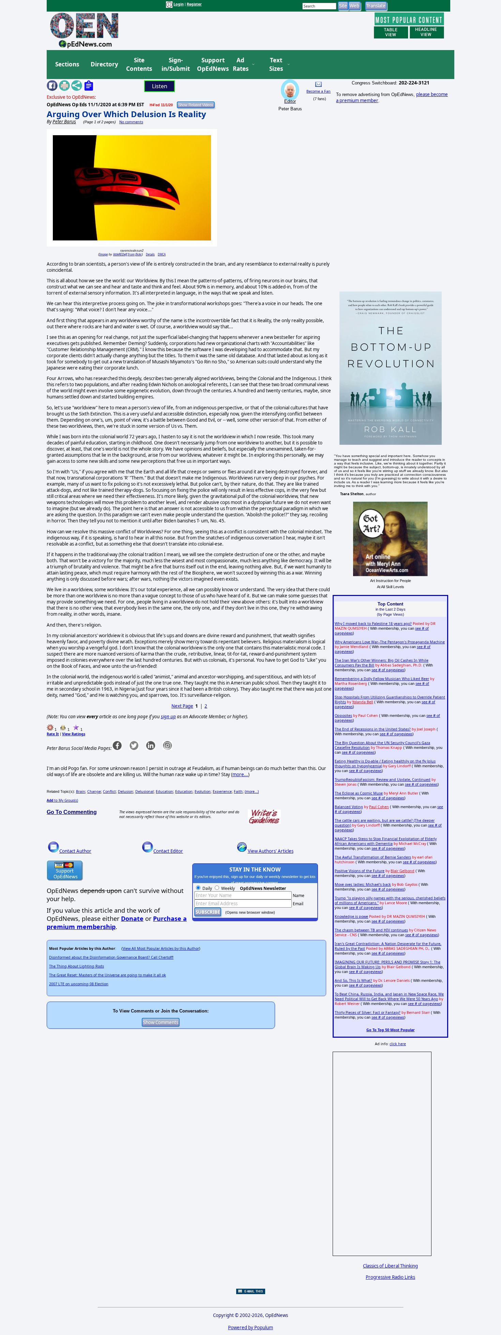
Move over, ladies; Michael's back (363, 884)
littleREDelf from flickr (127, 254)
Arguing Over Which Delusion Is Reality (126, 114)
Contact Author (75, 851)
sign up (168, 716)
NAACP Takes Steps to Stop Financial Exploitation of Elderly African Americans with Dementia (386, 841)
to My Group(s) (62, 800)
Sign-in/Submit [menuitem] (175, 64)
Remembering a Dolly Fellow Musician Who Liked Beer (382, 678)
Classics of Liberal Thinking (390, 1266)
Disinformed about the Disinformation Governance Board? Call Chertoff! (111, 957)
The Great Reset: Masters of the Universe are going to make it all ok (107, 975)
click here (398, 1043)
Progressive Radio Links (390, 1277)
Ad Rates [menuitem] (240, 64)
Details (150, 254)
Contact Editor (168, 851)
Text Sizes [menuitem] (276, 64)
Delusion (125, 791)
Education (164, 791)
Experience (222, 791)
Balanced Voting (349, 806)
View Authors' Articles (270, 851)
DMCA (162, 254)
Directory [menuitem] (104, 64)
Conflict (109, 791)
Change (94, 791)
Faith (238, 791)
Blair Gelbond (402, 870)
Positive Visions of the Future (359, 870)
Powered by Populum (250, 1327)
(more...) (252, 791)
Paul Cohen (379, 806)
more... (240, 774)
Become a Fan (318, 91)
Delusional (144, 791)
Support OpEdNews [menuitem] (210, 64)
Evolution (203, 791)
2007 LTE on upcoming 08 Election (78, 983)
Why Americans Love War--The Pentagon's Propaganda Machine (390, 642)
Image (103, 254)
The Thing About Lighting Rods (76, 966)
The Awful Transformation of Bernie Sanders (373, 857)
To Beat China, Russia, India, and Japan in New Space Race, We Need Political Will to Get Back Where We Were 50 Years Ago (389, 996)
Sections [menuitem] (67, 64)
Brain (80, 791)
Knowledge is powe (351, 916)
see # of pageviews (387, 670)
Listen (159, 86)
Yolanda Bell (362, 702)
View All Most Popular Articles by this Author (161, 948)
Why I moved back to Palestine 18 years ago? (373, 623)
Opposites (343, 715)
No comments (131, 122)
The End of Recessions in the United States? (373, 729)
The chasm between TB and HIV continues (371, 930)
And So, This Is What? (353, 980)
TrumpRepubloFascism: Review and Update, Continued (382, 779)
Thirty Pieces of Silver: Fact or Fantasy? (367, 1012)
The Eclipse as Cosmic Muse (359, 793)
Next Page (182, 706)
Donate (132, 918)
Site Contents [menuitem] (139, 64)
